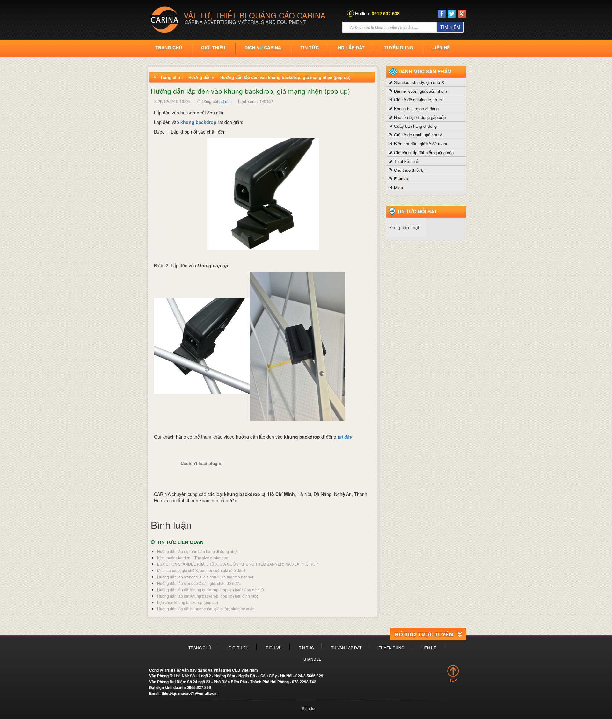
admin (224, 101)
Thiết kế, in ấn (407, 161)
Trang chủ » (172, 77)
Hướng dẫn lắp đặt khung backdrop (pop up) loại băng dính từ (210, 589)
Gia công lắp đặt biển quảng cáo (424, 152)
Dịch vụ (274, 647)
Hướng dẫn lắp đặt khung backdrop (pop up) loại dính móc (207, 596)
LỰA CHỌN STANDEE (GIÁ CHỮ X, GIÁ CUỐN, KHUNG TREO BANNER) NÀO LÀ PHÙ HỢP (237, 564)
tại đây (345, 436)
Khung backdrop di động (416, 108)
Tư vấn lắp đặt (346, 647)
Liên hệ (441, 47)
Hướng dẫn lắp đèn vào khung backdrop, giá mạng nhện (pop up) (285, 77)
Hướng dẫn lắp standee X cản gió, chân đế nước (199, 583)
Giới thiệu (213, 47)
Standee (312, 659)
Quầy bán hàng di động (415, 126)
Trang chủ (168, 47)
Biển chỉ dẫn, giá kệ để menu (421, 144)
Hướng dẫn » (201, 77)
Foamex (401, 179)
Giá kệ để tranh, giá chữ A (418, 135)
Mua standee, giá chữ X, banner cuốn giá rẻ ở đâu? (201, 570)
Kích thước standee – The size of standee (192, 557)
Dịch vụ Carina (262, 47)
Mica (398, 188)
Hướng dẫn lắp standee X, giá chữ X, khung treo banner (205, 576)
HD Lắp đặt (351, 47)
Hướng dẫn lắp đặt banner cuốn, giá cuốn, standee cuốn (206, 608)
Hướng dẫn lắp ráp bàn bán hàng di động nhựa (198, 551)
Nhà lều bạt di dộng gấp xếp (420, 117)
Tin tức (309, 47)
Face (442, 14)
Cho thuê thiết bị (409, 170)
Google (462, 15)
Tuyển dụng (398, 47)
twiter (452, 14)
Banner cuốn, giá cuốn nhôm (420, 91)
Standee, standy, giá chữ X (419, 82)
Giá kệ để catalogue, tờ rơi (418, 100)
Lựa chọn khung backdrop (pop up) (187, 602)
